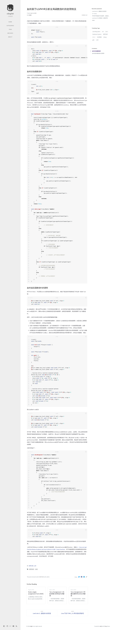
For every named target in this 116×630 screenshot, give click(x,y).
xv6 (103, 31)
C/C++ (93, 37)
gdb (93, 40)
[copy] (85, 27)
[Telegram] (84, 577)
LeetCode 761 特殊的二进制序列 (100, 18)
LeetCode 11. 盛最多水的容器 (99, 11)
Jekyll (101, 626)
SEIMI (93, 20)
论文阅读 (99, 37)
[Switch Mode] (4, 626)
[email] (13, 626)
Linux (106, 31)
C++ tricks (94, 13)
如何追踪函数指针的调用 (98, 53)
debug (104, 37)
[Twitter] (79, 577)
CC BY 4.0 (41, 577)
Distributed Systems (96, 34)
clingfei (10, 13)
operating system (96, 31)
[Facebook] (82, 577)
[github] (7, 626)
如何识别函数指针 (96, 51)
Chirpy (105, 626)
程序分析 (31, 565)
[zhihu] (10, 626)
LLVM (35, 565)
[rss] (16, 626)
